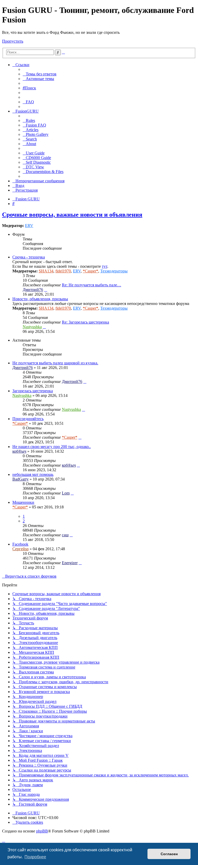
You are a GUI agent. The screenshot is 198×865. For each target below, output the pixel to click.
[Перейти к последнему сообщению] (84, 381)
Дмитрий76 (33, 289)
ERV (29, 225)
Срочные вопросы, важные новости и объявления (72, 214)
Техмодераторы (114, 271)
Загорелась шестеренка (32, 391)
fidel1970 (63, 271)
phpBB (42, 831)
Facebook (20, 544)
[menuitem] (39, 74)
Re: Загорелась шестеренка (85, 322)
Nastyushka (32, 327)
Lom (66, 493)
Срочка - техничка (28, 257)
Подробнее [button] (35, 857)
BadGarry (20, 479)
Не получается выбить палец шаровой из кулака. (55, 363)
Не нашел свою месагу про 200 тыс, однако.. (51, 446)
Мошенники (23, 502)
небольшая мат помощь (32, 474)
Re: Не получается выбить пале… (91, 285)
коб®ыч (19, 451)
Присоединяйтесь (28, 418)
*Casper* (90, 271)
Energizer (70, 563)
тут (104, 266)
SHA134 (46, 271)
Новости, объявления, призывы (40, 299)
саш (65, 535)
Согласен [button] (169, 854)
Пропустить (12, 41)
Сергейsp (20, 549)
